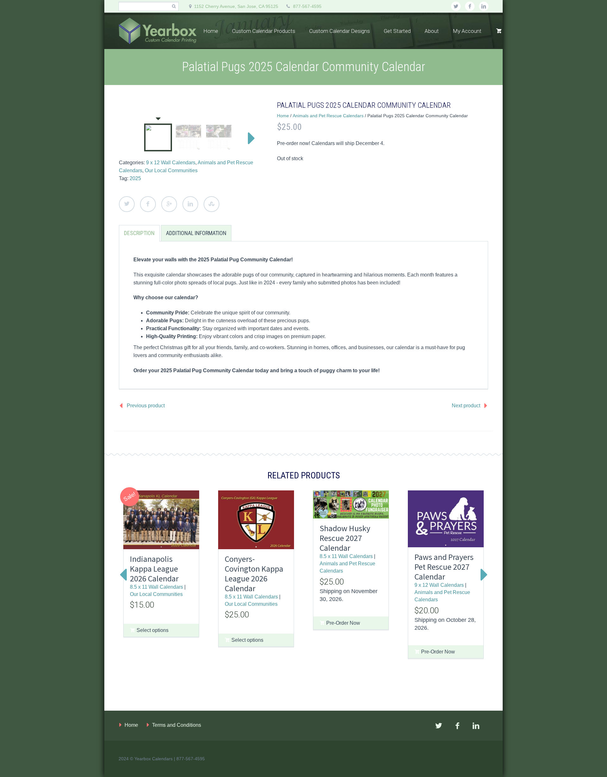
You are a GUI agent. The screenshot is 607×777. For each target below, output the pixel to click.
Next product (466, 405)
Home (210, 31)
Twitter (127, 204)
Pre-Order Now (343, 623)
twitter (456, 6)
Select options (153, 630)
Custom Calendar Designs (339, 31)
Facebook (148, 204)
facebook (470, 6)
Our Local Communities (171, 170)
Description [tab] (139, 233)
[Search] (173, 6)
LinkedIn (190, 204)
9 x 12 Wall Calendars (170, 162)
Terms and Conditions (176, 725)
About (432, 31)
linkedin (483, 6)
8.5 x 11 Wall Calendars (156, 587)
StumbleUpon (211, 204)
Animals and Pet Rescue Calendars (328, 115)
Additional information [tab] (196, 233)
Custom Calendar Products (263, 31)
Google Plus (169, 204)
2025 (135, 178)
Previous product (146, 405)
